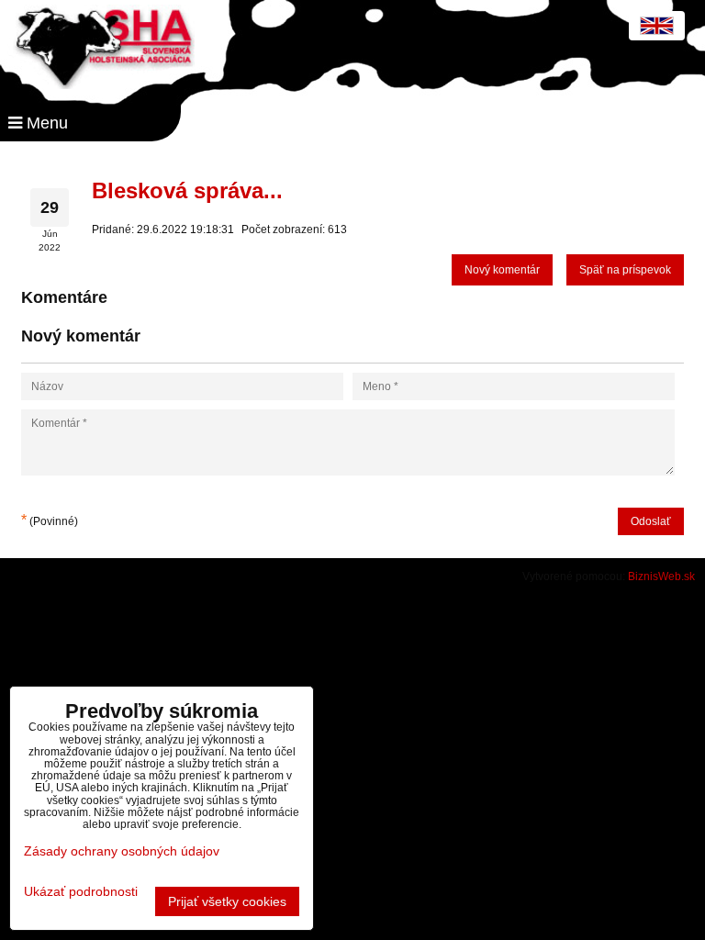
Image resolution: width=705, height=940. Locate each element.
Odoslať (651, 521)
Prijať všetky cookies (227, 901)
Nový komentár (502, 269)
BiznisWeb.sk (661, 576)
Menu (45, 123)
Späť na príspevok (625, 269)
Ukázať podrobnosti (81, 892)
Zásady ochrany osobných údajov (121, 851)
